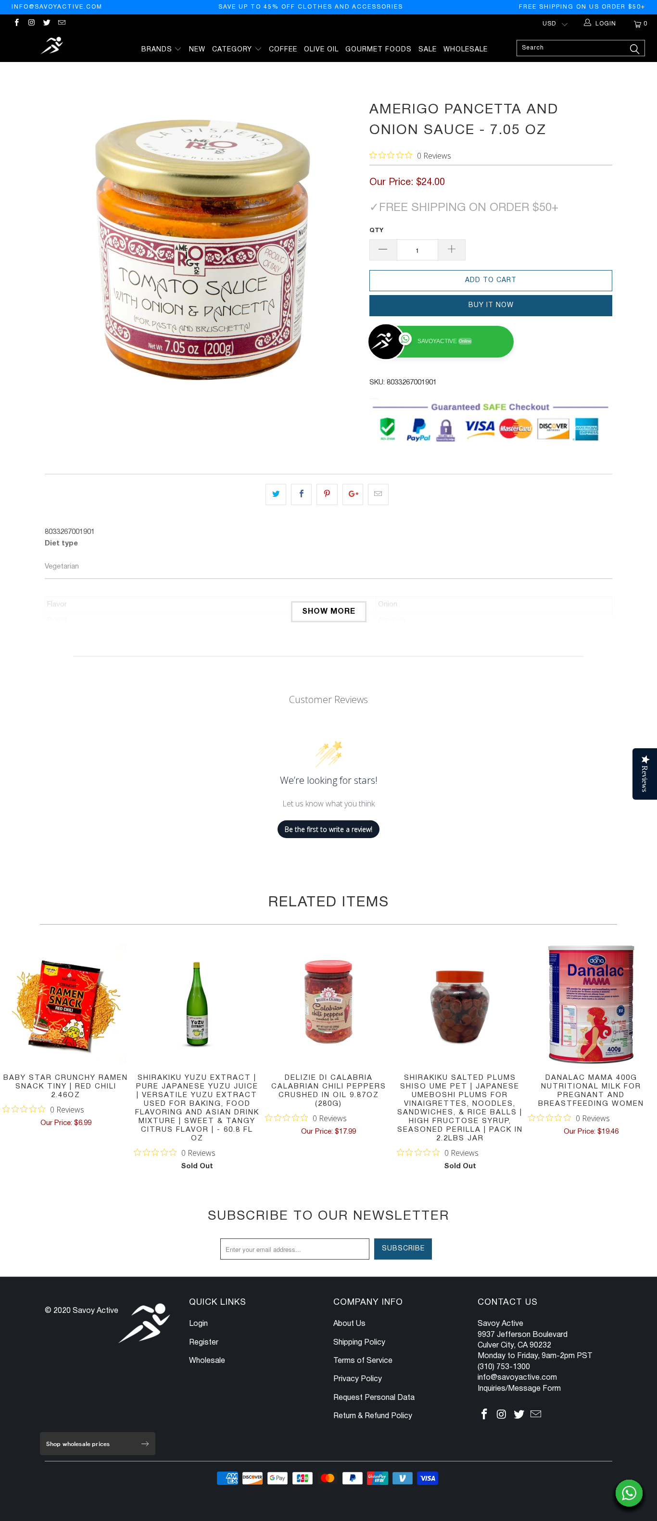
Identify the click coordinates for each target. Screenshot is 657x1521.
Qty (376, 231)
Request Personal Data (374, 1398)
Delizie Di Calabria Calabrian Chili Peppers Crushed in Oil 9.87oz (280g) (328, 1004)
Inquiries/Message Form (519, 1388)
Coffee (283, 50)
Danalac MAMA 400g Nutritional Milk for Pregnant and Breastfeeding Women (591, 1004)
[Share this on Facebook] (301, 494)
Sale (427, 50)
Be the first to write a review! (328, 829)
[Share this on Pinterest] (326, 494)
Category (233, 50)
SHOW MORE (328, 611)
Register (203, 1342)
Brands (158, 50)
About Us (349, 1324)
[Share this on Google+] (352, 494)
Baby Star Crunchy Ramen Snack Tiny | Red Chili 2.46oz (65, 1004)
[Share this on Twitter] (275, 494)
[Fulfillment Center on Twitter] (46, 23)
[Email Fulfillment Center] (61, 23)
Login (198, 1324)
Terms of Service (362, 1361)
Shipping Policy (359, 1342)
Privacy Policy (357, 1379)
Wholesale (465, 50)
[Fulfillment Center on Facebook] (16, 23)
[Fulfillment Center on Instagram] (31, 23)
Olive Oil (321, 50)
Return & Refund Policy (372, 1416)
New (197, 50)
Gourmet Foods (378, 50)
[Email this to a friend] (378, 494)
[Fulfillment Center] (52, 47)
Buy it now (491, 305)
